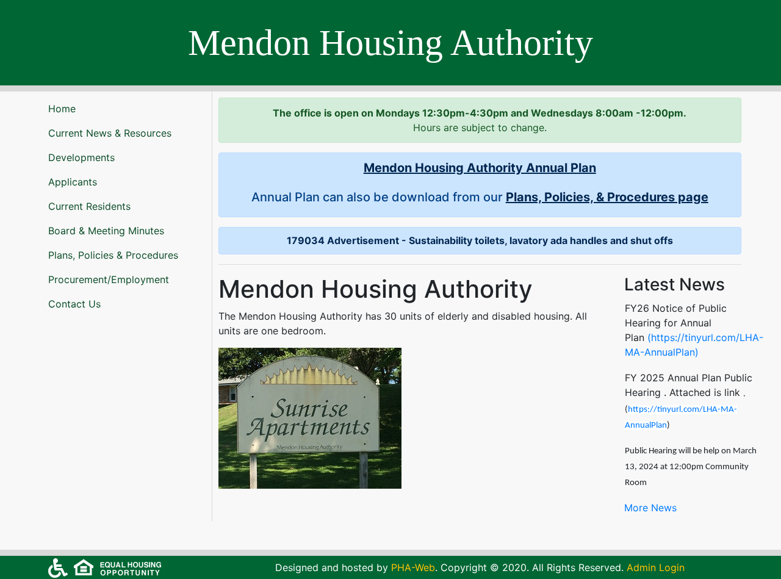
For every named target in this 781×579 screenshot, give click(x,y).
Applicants (72, 182)
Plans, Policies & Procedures (113, 255)
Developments (81, 157)
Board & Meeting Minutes (106, 231)
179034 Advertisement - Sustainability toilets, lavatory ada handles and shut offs (480, 240)
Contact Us (74, 304)
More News (650, 508)
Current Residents (89, 206)
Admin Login (656, 567)
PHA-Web (413, 567)
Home (62, 108)
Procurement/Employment (108, 279)
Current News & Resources (109, 133)
